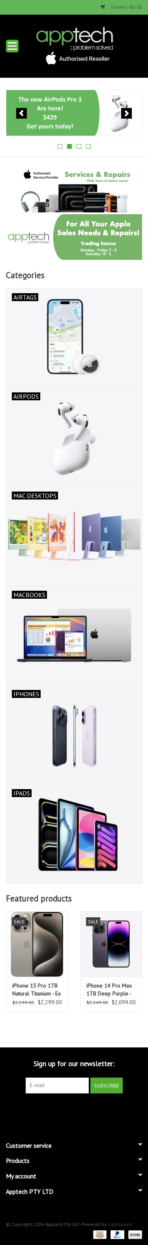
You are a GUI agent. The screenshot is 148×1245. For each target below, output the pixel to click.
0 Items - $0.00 (125, 7)
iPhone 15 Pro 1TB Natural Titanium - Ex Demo (36, 989)
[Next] (126, 113)
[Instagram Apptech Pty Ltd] (81, 1109)
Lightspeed (120, 1224)
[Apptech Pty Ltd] (86, 45)
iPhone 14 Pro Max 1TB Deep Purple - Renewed (109, 989)
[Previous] (21, 113)
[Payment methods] (99, 1234)
